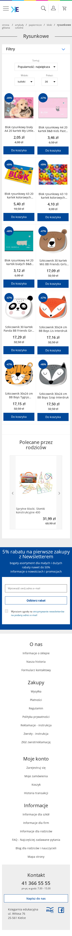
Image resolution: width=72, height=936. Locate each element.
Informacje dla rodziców (36, 831)
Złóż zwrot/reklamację (36, 742)
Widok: (24, 75)
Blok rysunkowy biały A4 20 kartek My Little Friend (19, 129)
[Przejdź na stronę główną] (15, 9)
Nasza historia (36, 662)
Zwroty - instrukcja (36, 734)
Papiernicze (35, 24)
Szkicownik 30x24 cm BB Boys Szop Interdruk (53, 395)
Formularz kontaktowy (36, 670)
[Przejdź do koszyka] (64, 8)
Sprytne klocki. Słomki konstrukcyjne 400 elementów (30, 510)
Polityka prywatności (36, 717)
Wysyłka (36, 691)
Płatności (36, 700)
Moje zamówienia (36, 776)
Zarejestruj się (36, 768)
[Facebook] (61, 910)
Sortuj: (36, 60)
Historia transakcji (36, 793)
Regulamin (36, 708)
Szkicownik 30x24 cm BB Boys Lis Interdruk (53, 329)
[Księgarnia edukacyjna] (50, 910)
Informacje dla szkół (36, 814)
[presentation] (13, 492)
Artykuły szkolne (19, 26)
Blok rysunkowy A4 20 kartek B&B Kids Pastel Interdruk (53, 129)
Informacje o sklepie (36, 653)
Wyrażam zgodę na (37, 613)
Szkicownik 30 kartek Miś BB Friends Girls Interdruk (53, 262)
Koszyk (36, 784)
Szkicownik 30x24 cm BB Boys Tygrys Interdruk (19, 395)
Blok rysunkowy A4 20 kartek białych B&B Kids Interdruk (19, 262)
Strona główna (6, 26)
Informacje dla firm (36, 823)
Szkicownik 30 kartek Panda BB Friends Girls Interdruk (19, 328)
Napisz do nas (36, 898)
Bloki (49, 24)
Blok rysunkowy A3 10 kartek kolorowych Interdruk (53, 195)
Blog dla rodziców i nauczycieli (36, 848)
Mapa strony (36, 857)
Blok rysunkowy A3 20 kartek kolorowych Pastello (19, 195)
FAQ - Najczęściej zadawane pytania (36, 840)
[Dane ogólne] (53, 8)
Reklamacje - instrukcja (36, 725)
